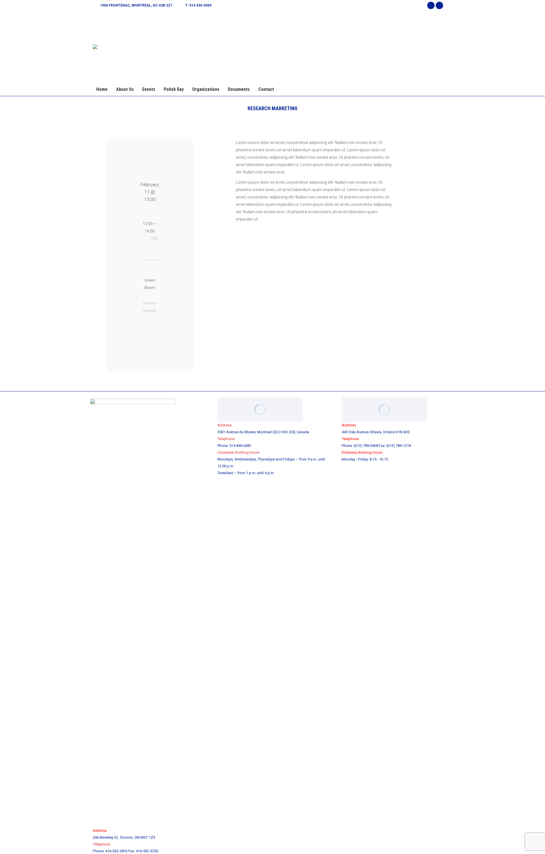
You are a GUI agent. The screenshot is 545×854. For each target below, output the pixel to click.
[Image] (260, 409)
